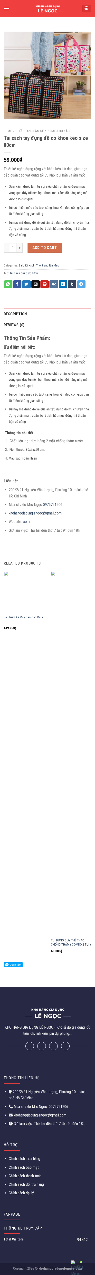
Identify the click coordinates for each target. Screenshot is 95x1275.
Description (15, 314)
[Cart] (86, 9)
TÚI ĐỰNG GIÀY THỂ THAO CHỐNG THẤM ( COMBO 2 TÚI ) (71, 942)
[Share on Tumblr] (72, 284)
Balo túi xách (61, 131)
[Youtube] (65, 1046)
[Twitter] (41, 1046)
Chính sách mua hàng (24, 1158)
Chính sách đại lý (21, 1193)
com (26, 521)
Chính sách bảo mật (24, 1167)
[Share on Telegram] (81, 284)
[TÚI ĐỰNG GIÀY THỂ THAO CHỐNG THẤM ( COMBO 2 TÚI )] (71, 753)
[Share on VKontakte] (53, 284)
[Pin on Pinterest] (44, 284)
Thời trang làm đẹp (31, 131)
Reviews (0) (14, 325)
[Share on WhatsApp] (8, 284)
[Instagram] (53, 1046)
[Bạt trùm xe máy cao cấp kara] (24, 591)
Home (7, 131)
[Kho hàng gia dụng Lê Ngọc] (48, 8)
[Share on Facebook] (17, 284)
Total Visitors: (14, 1239)
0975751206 (52, 504)
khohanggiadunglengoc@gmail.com (35, 513)
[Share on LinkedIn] (63, 284)
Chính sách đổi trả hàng (26, 1184)
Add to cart (44, 247)
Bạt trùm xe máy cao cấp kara (23, 617)
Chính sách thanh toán (25, 1176)
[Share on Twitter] (26, 284)
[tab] (47, 314)
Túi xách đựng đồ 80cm (24, 273)
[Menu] (7, 8)
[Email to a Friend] (35, 284)
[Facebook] (29, 1046)
